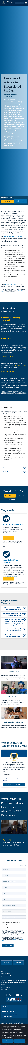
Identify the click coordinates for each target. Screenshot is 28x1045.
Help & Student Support (6, 975)
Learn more (8, 538)
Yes (7, 927)
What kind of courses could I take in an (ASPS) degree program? (14, 614)
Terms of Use (16, 939)
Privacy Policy (11, 1037)
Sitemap (3, 976)
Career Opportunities (6, 973)
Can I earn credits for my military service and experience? (14, 630)
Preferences (8, 1041)
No (7, 924)
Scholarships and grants (20, 365)
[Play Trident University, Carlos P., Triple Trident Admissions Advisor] (14, 827)
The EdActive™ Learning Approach (13, 236)
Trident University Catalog (11, 284)
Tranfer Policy (7, 472)
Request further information (14, 784)
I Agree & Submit (8, 945)
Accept (20, 1041)
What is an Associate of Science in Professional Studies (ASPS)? (14, 608)
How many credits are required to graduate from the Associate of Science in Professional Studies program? (14, 622)
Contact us (3, 971)
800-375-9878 (4, 989)
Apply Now (8, 201)
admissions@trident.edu (10, 576)
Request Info (18, 962)
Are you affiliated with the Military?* (10, 922)
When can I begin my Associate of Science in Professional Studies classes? (14, 635)
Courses (5, 468)
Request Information (20, 201)
